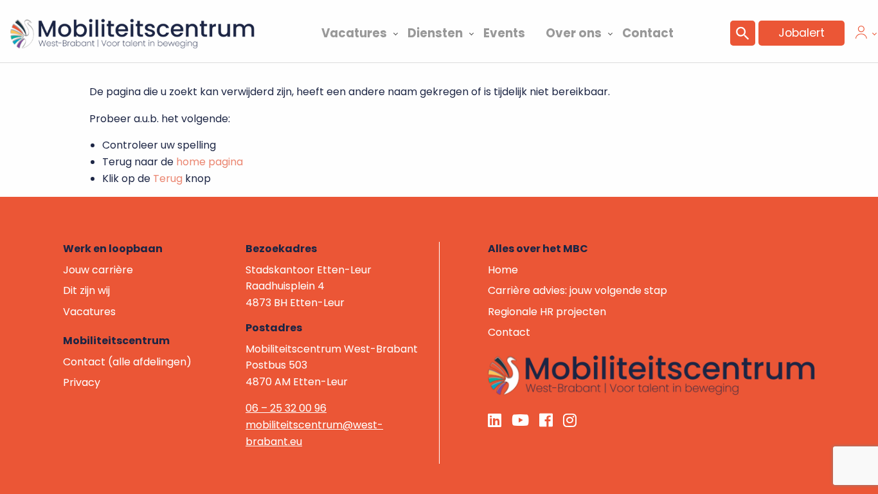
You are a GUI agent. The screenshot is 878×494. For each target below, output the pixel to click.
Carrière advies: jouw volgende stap (577, 290)
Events (504, 33)
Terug (168, 178)
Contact (648, 33)
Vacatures (354, 33)
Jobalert (801, 33)
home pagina (209, 161)
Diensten (435, 33)
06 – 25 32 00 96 (286, 408)
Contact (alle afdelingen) (127, 361)
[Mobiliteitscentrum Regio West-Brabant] (651, 374)
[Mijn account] (861, 35)
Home (503, 269)
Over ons (574, 33)
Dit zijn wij (86, 290)
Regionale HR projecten (547, 311)
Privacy (81, 382)
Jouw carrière (98, 269)
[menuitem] (354, 31)
